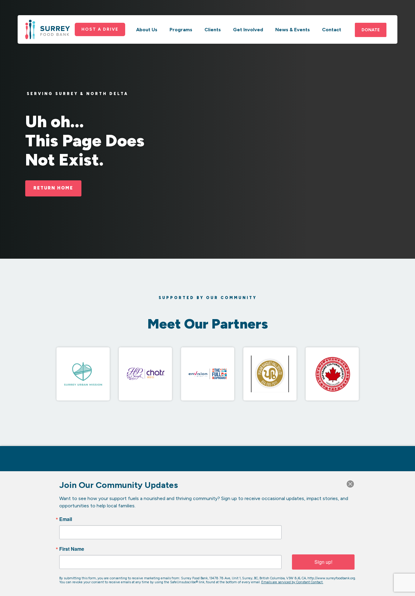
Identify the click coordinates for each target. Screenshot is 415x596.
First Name (71, 549)
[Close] (350, 484)
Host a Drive (99, 29)
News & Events (292, 29)
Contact (331, 29)
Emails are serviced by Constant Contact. (292, 582)
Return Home (53, 188)
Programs (181, 29)
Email (65, 519)
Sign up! (323, 561)
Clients (212, 29)
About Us (146, 29)
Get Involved (248, 29)
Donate (371, 29)
